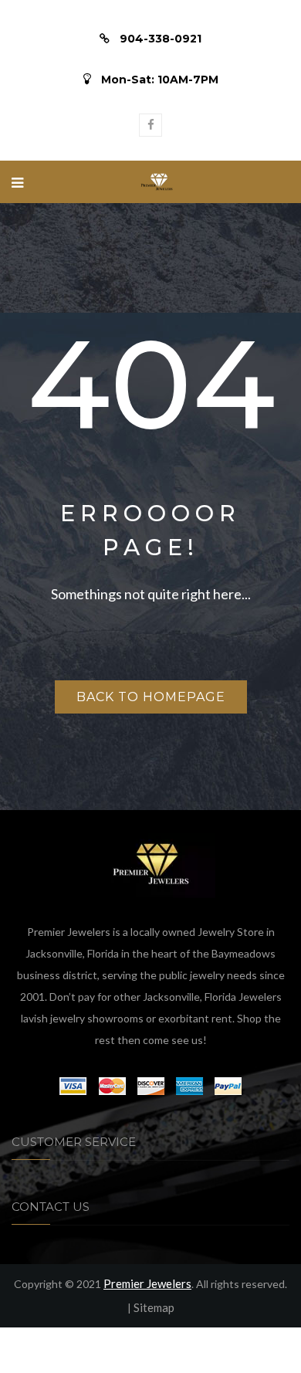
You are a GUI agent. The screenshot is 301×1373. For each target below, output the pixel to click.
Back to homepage (150, 697)
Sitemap (154, 1307)
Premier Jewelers (147, 1283)
